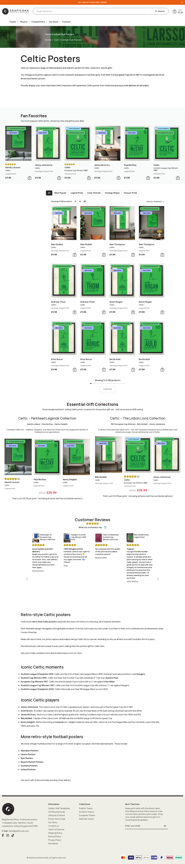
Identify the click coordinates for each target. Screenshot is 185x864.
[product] (18, 143)
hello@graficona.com (19, 831)
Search (161, 11)
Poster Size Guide (56, 818)
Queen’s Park (111, 677)
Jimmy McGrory (28, 714)
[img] (92, 523)
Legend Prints (77, 193)
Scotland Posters (29, 765)
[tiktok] (12, 835)
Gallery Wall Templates (59, 808)
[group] (47, 458)
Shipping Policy (55, 833)
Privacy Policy (54, 840)
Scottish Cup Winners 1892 (34, 677)
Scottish (69, 743)
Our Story (53, 21)
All (49, 193)
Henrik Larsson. (38, 78)
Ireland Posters (28, 769)
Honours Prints (130, 193)
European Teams (87, 815)
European (86, 743)
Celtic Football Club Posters (68, 39)
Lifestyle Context (56, 815)
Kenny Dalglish (28, 722)
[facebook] (3, 835)
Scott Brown (27, 710)
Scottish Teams (86, 811)
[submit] (165, 826)
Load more (107, 389)
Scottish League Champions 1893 (37, 674)
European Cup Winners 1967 (34, 681)
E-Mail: (5, 831)
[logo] (15, 11)
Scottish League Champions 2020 (37, 689)
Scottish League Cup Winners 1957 (37, 685)
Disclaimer (53, 843)
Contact (66, 21)
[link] (75, 201)
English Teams (86, 808)
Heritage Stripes (112, 193)
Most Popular (60, 193)
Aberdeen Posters (29, 750)
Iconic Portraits (94, 193)
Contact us (53, 826)
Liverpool (58, 722)
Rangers (141, 674)
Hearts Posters (28, 754)
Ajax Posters (27, 758)
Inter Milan (109, 681)
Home (48, 39)
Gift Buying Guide (56, 811)
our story (78, 653)
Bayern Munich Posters (32, 762)
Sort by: (149, 201)
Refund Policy (54, 836)
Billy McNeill (26, 718)
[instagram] (7, 835)
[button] (11, 479)
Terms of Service (56, 829)
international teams (104, 743)
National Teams (86, 818)
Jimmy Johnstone (29, 707)
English (77, 743)
